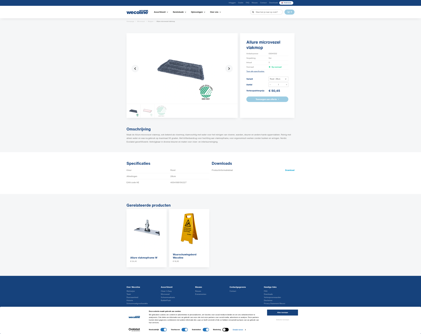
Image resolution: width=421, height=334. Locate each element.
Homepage (130, 21)
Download (289, 170)
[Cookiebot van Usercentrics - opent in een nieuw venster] (134, 329)
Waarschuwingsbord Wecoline (184, 256)
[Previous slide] (135, 68)
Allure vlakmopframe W (143, 257)
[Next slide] (229, 68)
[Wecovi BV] (137, 12)
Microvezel (141, 21)
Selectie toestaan (282, 320)
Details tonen (238, 330)
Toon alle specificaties (255, 71)
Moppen (150, 21)
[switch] (185, 329)
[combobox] (266, 12)
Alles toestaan (282, 312)
